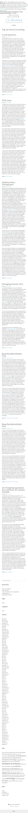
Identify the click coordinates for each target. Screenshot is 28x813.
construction (4, 756)
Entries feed (4, 792)
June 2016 (4, 696)
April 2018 (4, 671)
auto (11, 752)
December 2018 (5, 666)
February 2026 (5, 621)
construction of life (13, 756)
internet (18, 766)
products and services (20, 775)
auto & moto (15, 752)
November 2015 (5, 707)
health (21, 764)
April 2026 (4, 618)
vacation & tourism (18, 780)
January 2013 (4, 734)
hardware (18, 761)
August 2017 (4, 675)
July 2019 (4, 656)
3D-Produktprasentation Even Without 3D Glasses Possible (13, 489)
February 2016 (5, 702)
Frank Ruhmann (9, 34)
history (24, 764)
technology (10, 778)
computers (19, 754)
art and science (6, 752)
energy (18, 759)
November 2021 (5, 630)
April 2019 (4, 660)
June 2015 (4, 708)
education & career (7, 758)
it (18, 769)
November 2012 (5, 736)
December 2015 (5, 705)
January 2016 (4, 704)
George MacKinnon (12, 210)
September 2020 (5, 636)
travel (13, 781)
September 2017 (5, 674)
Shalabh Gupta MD (10, 66)
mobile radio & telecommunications (16, 770)
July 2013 (4, 725)
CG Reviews (14, 20)
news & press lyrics (13, 773)
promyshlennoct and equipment (8, 776)
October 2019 (5, 653)
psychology (17, 776)
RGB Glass (6, 100)
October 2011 (5, 742)
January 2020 (4, 648)
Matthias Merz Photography (8, 183)
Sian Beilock (4, 233)
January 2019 (4, 665)
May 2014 (4, 711)
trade (11, 780)
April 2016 (4, 699)
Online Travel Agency (6, 588)
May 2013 (4, 728)
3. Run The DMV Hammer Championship (10, 591)
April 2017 (4, 681)
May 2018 (4, 669)
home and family (5, 766)
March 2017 (4, 683)
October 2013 (5, 720)
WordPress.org (5, 795)
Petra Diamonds (5, 393)
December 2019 (5, 650)
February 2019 (5, 663)
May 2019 (4, 659)
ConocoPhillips (8, 376)
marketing (8, 770)
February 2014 (5, 714)
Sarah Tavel (4, 301)
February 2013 (5, 732)
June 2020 (4, 641)
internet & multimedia (9, 769)
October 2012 (5, 738)
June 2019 (4, 657)
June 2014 (4, 710)
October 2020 (5, 635)
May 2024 (4, 626)
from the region (7, 418)
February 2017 (5, 684)
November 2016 (5, 689)
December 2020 (5, 632)
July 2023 (4, 627)
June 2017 (4, 678)
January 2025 (4, 623)
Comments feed (5, 793)
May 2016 (4, 698)
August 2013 (4, 723)
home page (11, 766)
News (3, 610)
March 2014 (4, 713)
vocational (4, 782)
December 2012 (5, 735)
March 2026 (4, 620)
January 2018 (4, 672)
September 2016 (5, 692)
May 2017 (4, 680)
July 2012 (4, 741)
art (2, 752)
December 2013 (5, 717)
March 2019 (4, 662)
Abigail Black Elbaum (11, 328)
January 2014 (4, 716)
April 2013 (4, 729)
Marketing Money (5, 593)
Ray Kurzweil (4, 516)
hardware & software (11, 763)
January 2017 (4, 686)
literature (4, 770)
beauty (19, 752)
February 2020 (5, 647)
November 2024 (5, 624)
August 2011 (4, 744)
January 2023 (4, 629)
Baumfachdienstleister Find (12, 354)
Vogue (14, 806)
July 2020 (4, 639)
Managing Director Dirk (12, 284)
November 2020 (5, 633)
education (22, 756)
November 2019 (5, 651)
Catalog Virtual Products (7, 594)
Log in (3, 790)
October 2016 (5, 690)
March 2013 (4, 731)
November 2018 (5, 668)
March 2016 (4, 701)
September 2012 (5, 739)
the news (5, 781)
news (4, 773)
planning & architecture (11, 775)
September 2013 (5, 722)
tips (8, 780)
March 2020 (4, 645)
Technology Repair (19, 778)
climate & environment (12, 754)
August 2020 (4, 638)
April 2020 (4, 644)
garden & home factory (11, 761)
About (3, 602)
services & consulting (8, 94)
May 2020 (4, 642)
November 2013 (5, 719)
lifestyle (21, 769)
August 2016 (4, 693)
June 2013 (4, 726)
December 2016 (5, 687)
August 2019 (4, 654)
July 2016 (4, 695)
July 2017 (4, 677)
